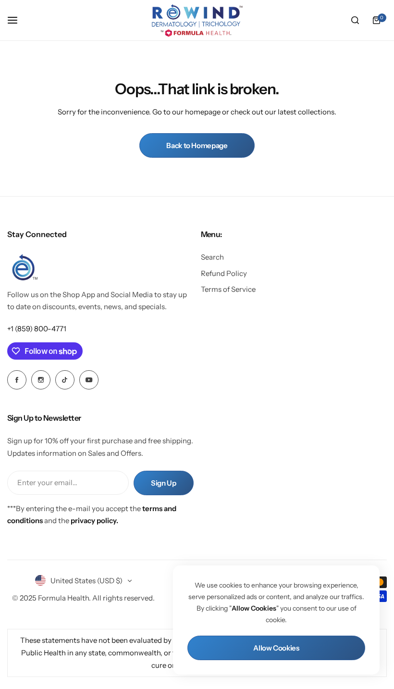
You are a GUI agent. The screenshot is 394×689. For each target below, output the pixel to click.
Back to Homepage (196, 145)
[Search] (355, 20)
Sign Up (163, 483)
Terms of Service (228, 289)
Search (212, 257)
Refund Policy (224, 273)
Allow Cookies (276, 647)
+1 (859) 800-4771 (36, 328)
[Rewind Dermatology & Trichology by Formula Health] (197, 20)
